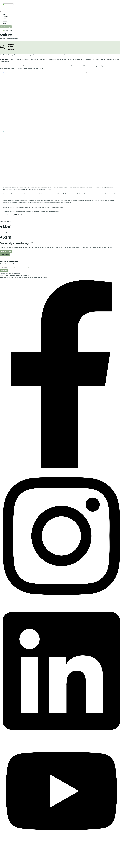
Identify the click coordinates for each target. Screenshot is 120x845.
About (4, 18)
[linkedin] (61, 737)
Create (45, 277)
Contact (5, 21)
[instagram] (61, 602)
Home (4, 14)
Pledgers (5, 16)
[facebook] (61, 467)
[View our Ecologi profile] (7, 47)
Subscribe (4, 270)
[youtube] (61, 842)
